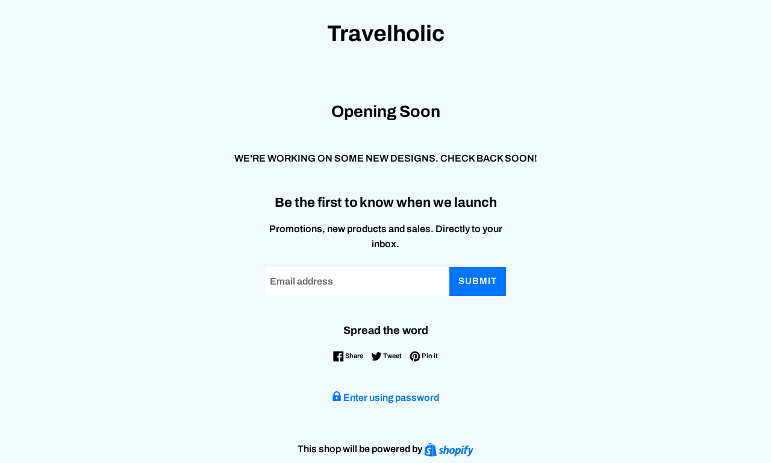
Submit (477, 281)
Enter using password (390, 397)
